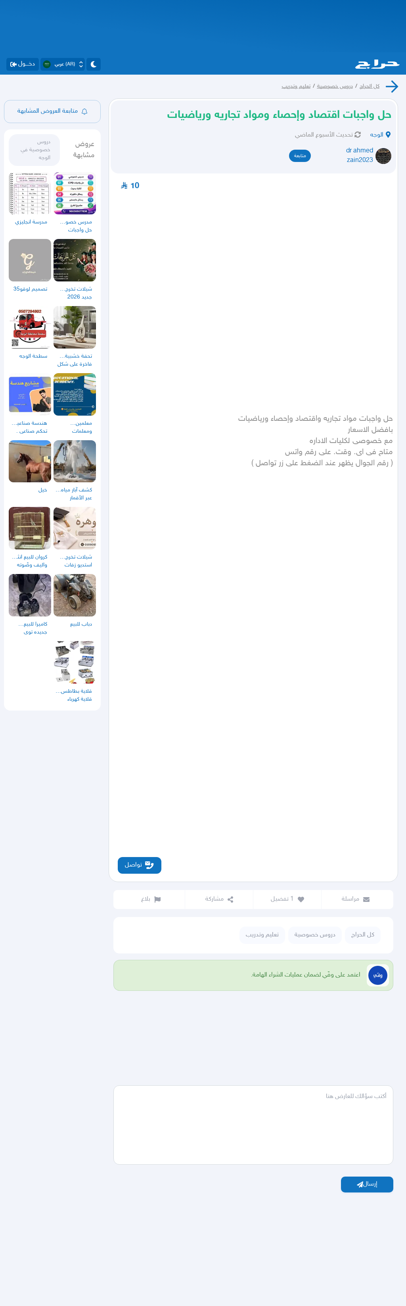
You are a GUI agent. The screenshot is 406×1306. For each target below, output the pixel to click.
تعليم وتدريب (296, 86)
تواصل (133, 865)
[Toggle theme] (93, 64)
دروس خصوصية (335, 86)
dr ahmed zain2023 (359, 155)
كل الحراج (369, 86)
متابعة (300, 156)
